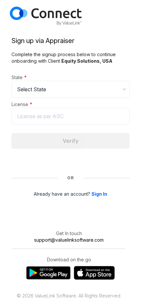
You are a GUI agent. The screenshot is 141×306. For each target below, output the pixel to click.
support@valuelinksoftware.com (69, 240)
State (17, 77)
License (19, 104)
